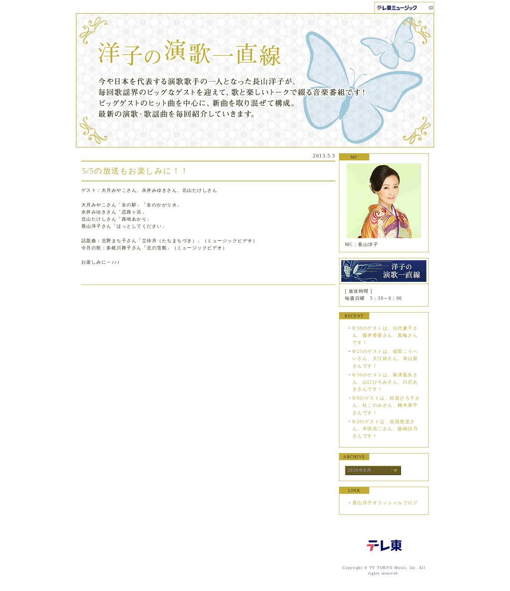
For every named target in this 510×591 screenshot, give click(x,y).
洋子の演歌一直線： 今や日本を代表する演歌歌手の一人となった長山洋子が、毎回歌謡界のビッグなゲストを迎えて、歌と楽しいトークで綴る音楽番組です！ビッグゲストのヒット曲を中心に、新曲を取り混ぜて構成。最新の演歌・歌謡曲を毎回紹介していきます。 (255, 80)
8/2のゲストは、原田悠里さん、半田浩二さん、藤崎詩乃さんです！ (385, 428)
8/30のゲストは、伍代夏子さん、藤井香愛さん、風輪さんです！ (385, 335)
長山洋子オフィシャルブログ (385, 502)
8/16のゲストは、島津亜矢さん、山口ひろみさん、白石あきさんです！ (385, 382)
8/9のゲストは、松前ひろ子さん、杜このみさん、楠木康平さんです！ (386, 405)
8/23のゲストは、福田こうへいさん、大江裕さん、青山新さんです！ (385, 358)
